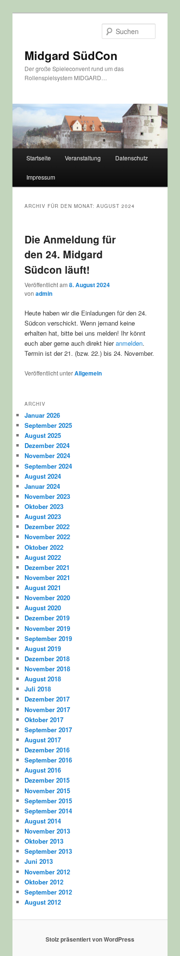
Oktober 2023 (43, 506)
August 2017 (42, 739)
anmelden (129, 343)
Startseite (38, 158)
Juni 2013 (38, 861)
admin (44, 293)
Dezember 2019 (47, 617)
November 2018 (47, 668)
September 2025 (48, 425)
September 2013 (48, 851)
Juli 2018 (37, 688)
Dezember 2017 (47, 698)
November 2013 (47, 830)
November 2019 (47, 628)
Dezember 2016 (47, 749)
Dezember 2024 (47, 445)
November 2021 (47, 577)
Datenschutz (131, 158)
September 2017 (48, 729)
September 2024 (48, 466)
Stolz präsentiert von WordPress (90, 939)
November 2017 (47, 709)
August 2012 (42, 902)
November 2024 (47, 455)
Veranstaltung (83, 158)
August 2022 (42, 557)
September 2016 (48, 759)
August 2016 (42, 769)
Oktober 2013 (43, 841)
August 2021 (42, 587)
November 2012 (47, 871)
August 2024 (42, 476)
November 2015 (47, 790)
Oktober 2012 (43, 881)
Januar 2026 (42, 415)
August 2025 (42, 435)
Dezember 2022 (47, 526)
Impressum (40, 177)
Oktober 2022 (43, 547)
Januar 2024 (42, 486)
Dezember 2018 (47, 658)
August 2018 (42, 678)
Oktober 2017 (43, 719)
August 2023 (42, 516)
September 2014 (48, 810)
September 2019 (48, 638)
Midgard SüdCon (71, 55)
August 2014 (42, 820)
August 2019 (42, 648)
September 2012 (48, 891)
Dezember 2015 (47, 780)
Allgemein (88, 373)
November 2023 (47, 496)
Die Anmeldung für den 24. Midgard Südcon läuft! (70, 254)
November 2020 (47, 597)
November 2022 (47, 536)
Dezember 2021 (47, 567)
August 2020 (42, 607)
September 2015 (48, 800)
